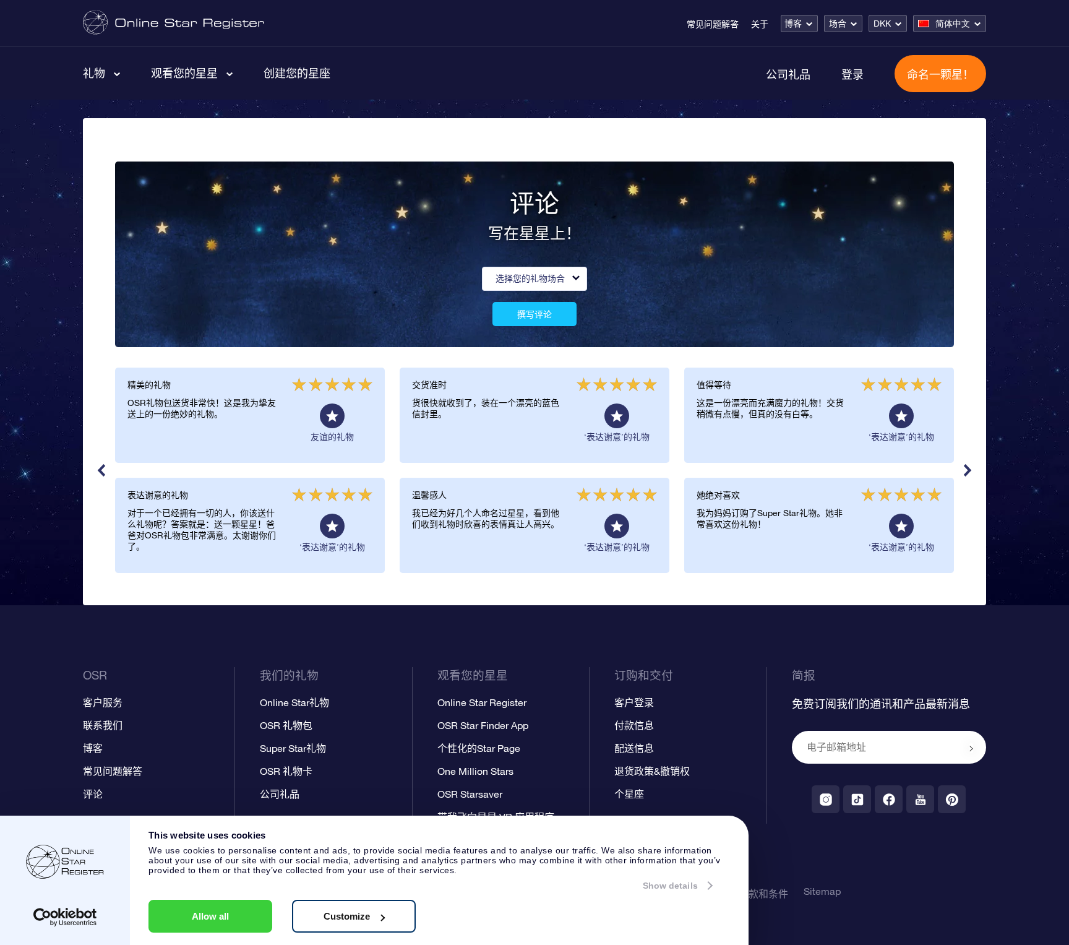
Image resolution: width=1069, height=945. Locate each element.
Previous (101, 470)
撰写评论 (534, 314)
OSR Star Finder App (482, 725)
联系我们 (102, 725)
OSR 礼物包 (286, 725)
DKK (882, 23)
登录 (852, 74)
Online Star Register (481, 702)
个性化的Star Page (478, 748)
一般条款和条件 (753, 893)
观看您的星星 (184, 73)
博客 (793, 23)
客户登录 (634, 702)
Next (967, 470)
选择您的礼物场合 (530, 278)
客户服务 (102, 702)
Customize (347, 916)
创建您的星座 (297, 73)
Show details (670, 886)
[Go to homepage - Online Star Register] (173, 23)
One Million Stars (475, 771)
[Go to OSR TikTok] (857, 799)
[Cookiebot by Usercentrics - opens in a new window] (65, 917)
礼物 (94, 73)
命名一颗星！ (940, 74)
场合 (837, 23)
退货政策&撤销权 (652, 771)
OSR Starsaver (469, 794)
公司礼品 (788, 74)
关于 (759, 24)
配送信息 (634, 748)
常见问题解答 (713, 24)
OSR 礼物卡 (286, 771)
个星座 (629, 794)
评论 (93, 794)
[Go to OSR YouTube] (920, 799)
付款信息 (634, 725)
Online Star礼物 (294, 702)
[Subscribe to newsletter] (971, 748)
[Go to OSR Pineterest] (952, 799)
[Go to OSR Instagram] (825, 799)
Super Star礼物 (293, 748)
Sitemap (822, 891)
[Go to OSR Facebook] (889, 799)
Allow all (210, 916)
